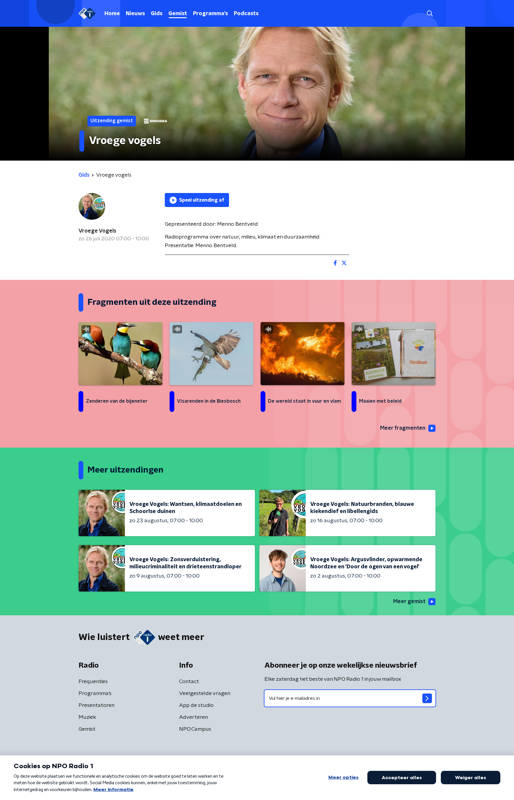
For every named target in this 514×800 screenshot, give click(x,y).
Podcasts (246, 13)
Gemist (177, 13)
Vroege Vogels (97, 231)
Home (112, 13)
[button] (429, 13)
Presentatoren (97, 705)
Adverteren (193, 717)
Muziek (87, 717)
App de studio (196, 705)
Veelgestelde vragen (204, 693)
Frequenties (93, 681)
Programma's (210, 13)
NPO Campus (195, 729)
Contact (189, 681)
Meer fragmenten (402, 428)
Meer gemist (409, 601)
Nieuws (135, 13)
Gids (156, 13)
